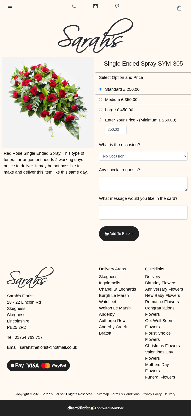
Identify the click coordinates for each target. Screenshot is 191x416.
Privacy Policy (151, 394)
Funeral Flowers (160, 377)
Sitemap (103, 394)
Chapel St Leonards (117, 289)
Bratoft (105, 333)
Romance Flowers (162, 301)
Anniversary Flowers (164, 289)
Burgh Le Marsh (114, 295)
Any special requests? (119, 170)
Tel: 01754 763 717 (25, 337)
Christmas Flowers (162, 345)
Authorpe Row (112, 320)
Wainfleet (107, 301)
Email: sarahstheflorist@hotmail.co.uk (42, 347)
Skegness (108, 276)
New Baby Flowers (162, 295)
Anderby (107, 314)
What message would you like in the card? (138, 198)
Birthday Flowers (160, 283)
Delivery (152, 276)
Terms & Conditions (125, 394)
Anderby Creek (113, 327)
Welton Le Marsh (115, 308)
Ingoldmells (109, 283)
